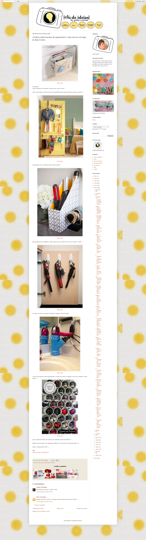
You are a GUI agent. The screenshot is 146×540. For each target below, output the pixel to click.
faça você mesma (45, 462)
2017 (95, 185)
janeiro (97, 455)
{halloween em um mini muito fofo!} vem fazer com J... (98, 412)
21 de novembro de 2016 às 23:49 (44, 501)
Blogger (80, 520)
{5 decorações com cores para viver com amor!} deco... (98, 373)
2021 (95, 176)
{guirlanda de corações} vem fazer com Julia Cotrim (98, 200)
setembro (98, 434)
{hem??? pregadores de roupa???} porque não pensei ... (98, 342)
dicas (40, 462)
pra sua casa (52, 462)
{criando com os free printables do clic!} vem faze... (98, 311)
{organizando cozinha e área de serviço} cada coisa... (98, 219)
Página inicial (60, 508)
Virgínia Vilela (40, 487)
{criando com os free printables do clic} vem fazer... (98, 300)
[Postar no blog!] (53, 460)
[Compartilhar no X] (55, 460)
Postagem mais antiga (82, 508)
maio (97, 444)
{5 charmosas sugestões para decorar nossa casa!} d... (98, 321)
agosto (97, 437)
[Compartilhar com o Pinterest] (58, 460)
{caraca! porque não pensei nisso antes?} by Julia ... (98, 228)
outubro (97, 430)
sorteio (95, 169)
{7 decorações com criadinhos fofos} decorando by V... (98, 259)
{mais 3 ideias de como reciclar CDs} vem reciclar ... (98, 238)
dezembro (98, 189)
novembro (98, 193)
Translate (104, 129)
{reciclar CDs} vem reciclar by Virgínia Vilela (98, 352)
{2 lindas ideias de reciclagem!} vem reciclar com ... (98, 402)
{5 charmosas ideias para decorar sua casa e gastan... (98, 423)
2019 (95, 181)
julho (97, 440)
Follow (94, 120)
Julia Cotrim (39, 497)
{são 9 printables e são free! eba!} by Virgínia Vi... (98, 392)
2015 (95, 458)
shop (95, 167)
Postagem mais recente (38, 508)
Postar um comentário (40, 505)
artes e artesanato (98, 157)
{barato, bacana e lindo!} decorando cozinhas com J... (98, 209)
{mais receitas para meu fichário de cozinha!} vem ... (98, 248)
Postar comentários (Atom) (43, 511)
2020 (95, 178)
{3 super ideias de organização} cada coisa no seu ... (98, 331)
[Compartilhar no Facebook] (56, 460)
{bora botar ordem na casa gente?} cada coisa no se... (98, 383)
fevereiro (98, 451)
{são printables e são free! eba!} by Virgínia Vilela (98, 280)
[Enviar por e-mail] (52, 460)
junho (97, 442)
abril (97, 447)
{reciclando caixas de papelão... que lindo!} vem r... (98, 289)
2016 (95, 187)
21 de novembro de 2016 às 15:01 (44, 492)
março (97, 449)
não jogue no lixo (98, 163)
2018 (95, 183)
